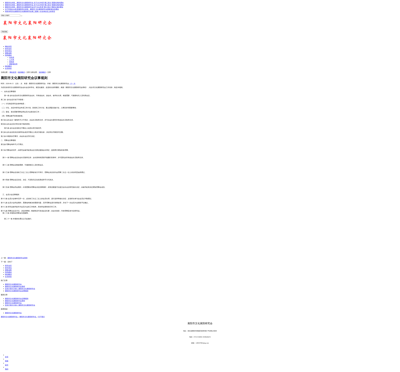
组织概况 (8, 66)
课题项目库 (13, 64)
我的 (6, 369)
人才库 (11, 60)
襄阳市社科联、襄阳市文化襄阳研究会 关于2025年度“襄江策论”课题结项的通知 (34, 3)
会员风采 (8, 68)
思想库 (11, 62)
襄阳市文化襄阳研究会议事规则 (16, 291)
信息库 (11, 57)
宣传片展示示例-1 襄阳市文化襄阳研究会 (20, 289)
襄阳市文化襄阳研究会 (13, 284)
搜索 (6, 361)
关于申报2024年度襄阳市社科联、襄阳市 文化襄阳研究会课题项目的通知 (32, 9)
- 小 (70, 83)
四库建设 (8, 55)
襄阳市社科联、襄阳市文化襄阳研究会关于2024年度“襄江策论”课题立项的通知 (34, 7)
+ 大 (73, 83)
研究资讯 (8, 51)
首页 (6, 357)
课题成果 (8, 53)
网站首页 (8, 46)
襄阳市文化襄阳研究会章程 (18, 258)
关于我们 (41, 317)
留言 (6, 365)
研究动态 (8, 49)
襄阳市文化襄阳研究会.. (9, 317)
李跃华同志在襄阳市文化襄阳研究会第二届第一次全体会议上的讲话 (30, 11)
